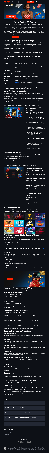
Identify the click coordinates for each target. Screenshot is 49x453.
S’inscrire (15, 37)
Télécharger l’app (40, 1)
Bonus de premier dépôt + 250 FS (28, 37)
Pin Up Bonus (17, 82)
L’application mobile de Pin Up (10, 290)
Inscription (30, 1)
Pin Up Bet (38, 47)
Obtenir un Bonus (11, 16)
